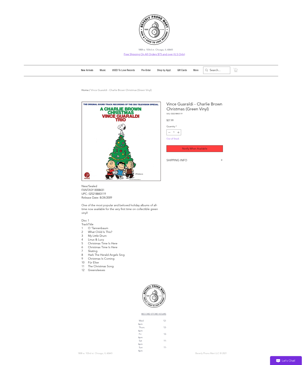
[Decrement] (169, 132)
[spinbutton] (174, 132)
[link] (236, 70)
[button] (102, 70)
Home (85, 90)
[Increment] (179, 132)
